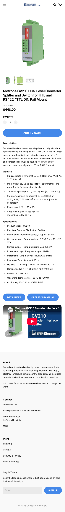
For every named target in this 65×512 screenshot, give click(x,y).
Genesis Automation (36, 505)
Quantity (8, 117)
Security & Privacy (12, 455)
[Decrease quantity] (5, 122)
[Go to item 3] (29, 80)
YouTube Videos (11, 461)
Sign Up (53, 490)
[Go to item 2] (19, 80)
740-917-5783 (10, 404)
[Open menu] (4, 5)
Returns (7, 449)
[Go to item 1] (8, 80)
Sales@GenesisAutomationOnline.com (22, 410)
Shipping (7, 443)
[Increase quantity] (16, 122)
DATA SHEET (14, 297)
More (5, 426)
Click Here (8, 383)
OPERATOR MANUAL (42, 297)
